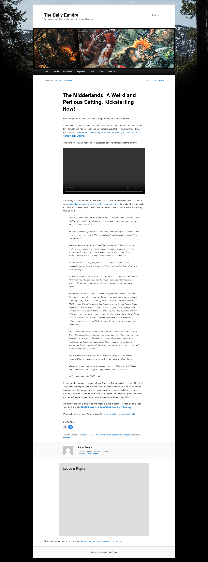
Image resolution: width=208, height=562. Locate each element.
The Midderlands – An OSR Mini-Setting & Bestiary (106, 407)
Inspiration (81, 71)
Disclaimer (112, 71)
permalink (67, 437)
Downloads (67, 71)
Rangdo (68, 80)
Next (161, 80)
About (56, 71)
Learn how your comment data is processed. (101, 541)
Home (47, 71)
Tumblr (101, 71)
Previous (151, 80)
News (84, 434)
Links (92, 71)
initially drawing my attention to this (119, 414)
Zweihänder (116, 434)
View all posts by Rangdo (89, 453)
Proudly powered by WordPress (104, 552)
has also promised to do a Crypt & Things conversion (94, 203)
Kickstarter (100, 434)
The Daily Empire (61, 15)
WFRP (108, 434)
